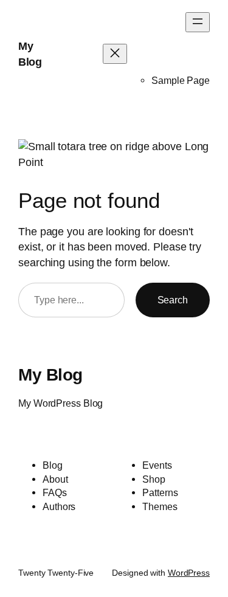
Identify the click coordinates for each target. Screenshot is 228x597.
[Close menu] (115, 54)
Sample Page (180, 80)
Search (172, 299)
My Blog (50, 374)
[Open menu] (197, 22)
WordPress (189, 573)
